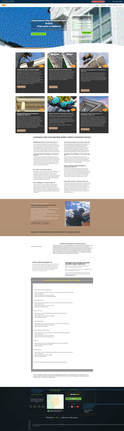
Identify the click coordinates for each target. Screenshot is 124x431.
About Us (110, 5)
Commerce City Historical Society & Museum (46, 336)
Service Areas (103, 5)
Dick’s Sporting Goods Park (43, 306)
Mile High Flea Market (42, 356)
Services (97, 5)
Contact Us (45, 223)
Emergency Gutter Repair (98, 1)
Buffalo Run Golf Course (42, 317)
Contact (120, 5)
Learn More (21, 86)
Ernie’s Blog (115, 5)
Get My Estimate (86, 32)
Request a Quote (36, 223)
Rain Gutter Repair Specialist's (38, 34)
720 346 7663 (117, 1)
